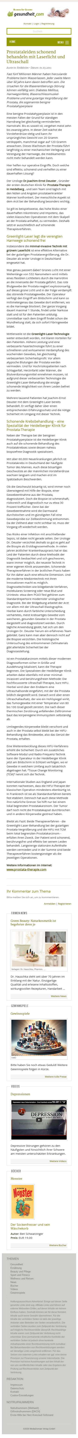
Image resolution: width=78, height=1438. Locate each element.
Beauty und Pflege (20, 1271)
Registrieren (64, 903)
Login (36, 23)
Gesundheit (16, 1264)
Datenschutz (17, 1388)
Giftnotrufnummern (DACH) (25, 1411)
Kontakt (27, 23)
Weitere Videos (58, 1161)
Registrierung (47, 23)
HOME (12, 41)
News (13, 1282)
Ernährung (16, 1268)
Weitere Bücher (57, 1245)
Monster (16, 1179)
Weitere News (58, 996)
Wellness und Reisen (22, 1278)
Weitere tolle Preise (55, 1076)
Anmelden (49, 903)
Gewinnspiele (20, 1014)
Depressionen (20, 1094)
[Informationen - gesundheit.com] (39, 12)
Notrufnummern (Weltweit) (24, 1408)
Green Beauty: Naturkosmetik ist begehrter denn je (33, 922)
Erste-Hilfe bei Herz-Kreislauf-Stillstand (31, 1415)
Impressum (16, 1384)
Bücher (14, 1285)
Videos (14, 1289)
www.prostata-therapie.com (26, 869)
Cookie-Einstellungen (22, 1395)
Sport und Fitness (20, 1275)
